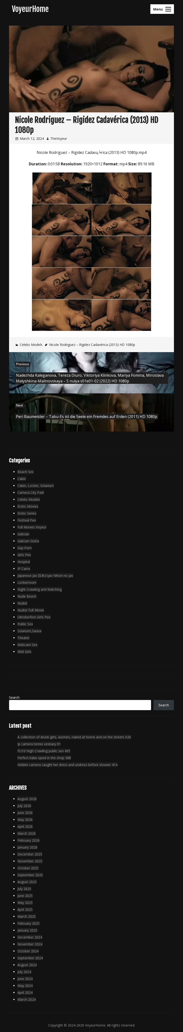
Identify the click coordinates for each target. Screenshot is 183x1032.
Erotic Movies (27, 506)
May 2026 (25, 819)
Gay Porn (24, 548)
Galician (23, 534)
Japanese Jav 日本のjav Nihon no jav (45, 575)
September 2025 (30, 875)
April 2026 (25, 826)
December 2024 (29, 937)
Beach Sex (25, 471)
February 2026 (28, 840)
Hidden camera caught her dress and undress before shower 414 (67, 764)
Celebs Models (31, 344)
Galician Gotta (28, 541)
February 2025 (28, 923)
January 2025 (27, 930)
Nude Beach (26, 596)
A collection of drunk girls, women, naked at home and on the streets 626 (74, 737)
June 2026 (25, 812)
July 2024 (24, 971)
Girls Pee (24, 554)
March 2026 (26, 833)
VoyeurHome (30, 9)
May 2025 (25, 902)
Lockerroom (26, 582)
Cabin (21, 478)
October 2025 (28, 868)
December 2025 (29, 854)
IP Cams (23, 568)
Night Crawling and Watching (39, 589)
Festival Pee (26, 520)
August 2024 (27, 965)
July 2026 (24, 805)
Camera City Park (30, 492)
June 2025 (25, 895)
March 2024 (26, 999)
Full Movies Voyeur (31, 527)
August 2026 (27, 799)
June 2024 (25, 978)
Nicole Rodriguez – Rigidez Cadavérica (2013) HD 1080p (92, 344)
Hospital (23, 561)
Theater (23, 638)
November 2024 (29, 944)
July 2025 (24, 888)
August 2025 (27, 882)
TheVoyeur (58, 138)
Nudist (22, 603)
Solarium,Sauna (29, 631)
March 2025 (26, 916)
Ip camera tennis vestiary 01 (39, 744)
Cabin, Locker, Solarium (35, 485)
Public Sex (25, 624)
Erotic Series (26, 513)
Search (14, 697)
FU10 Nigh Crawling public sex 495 (43, 751)
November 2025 (29, 861)
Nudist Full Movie (30, 610)
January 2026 (27, 847)
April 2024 (25, 992)
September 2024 (30, 958)
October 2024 (28, 951)
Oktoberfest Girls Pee (34, 617)
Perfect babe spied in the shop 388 (44, 758)
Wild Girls (24, 651)
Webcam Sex (27, 644)
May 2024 (25, 985)
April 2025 (25, 909)
